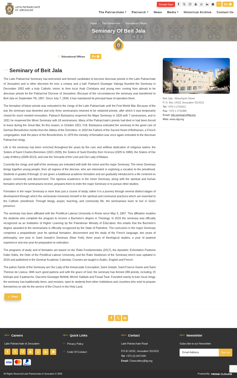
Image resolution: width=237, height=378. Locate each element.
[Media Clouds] (222, 373)
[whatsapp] (201, 4)
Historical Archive (197, 12)
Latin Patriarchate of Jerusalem (39, 373)
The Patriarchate (111, 12)
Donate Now (166, 4)
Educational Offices (136, 23)
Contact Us (225, 12)
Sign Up (225, 352)
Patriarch (139, 12)
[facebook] (178, 4)
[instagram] (190, 4)
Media (171, 12)
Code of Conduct (77, 352)
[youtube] (195, 4)
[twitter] (184, 4)
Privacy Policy (75, 344)
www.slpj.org (177, 119)
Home (93, 23)
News (158, 12)
